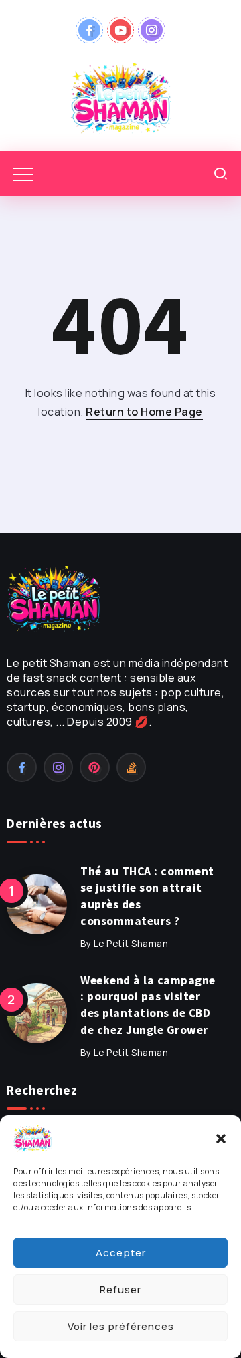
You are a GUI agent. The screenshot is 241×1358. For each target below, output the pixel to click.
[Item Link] (37, 904)
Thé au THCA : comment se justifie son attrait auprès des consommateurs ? (147, 896)
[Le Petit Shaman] (120, 97)
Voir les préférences (121, 1326)
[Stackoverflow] (131, 767)
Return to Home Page (144, 411)
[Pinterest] (94, 767)
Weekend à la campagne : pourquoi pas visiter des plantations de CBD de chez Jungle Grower (148, 1005)
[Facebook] (89, 30)
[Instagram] (152, 30)
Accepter (121, 1253)
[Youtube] (121, 30)
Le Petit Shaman (131, 944)
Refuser (120, 1289)
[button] (221, 1138)
